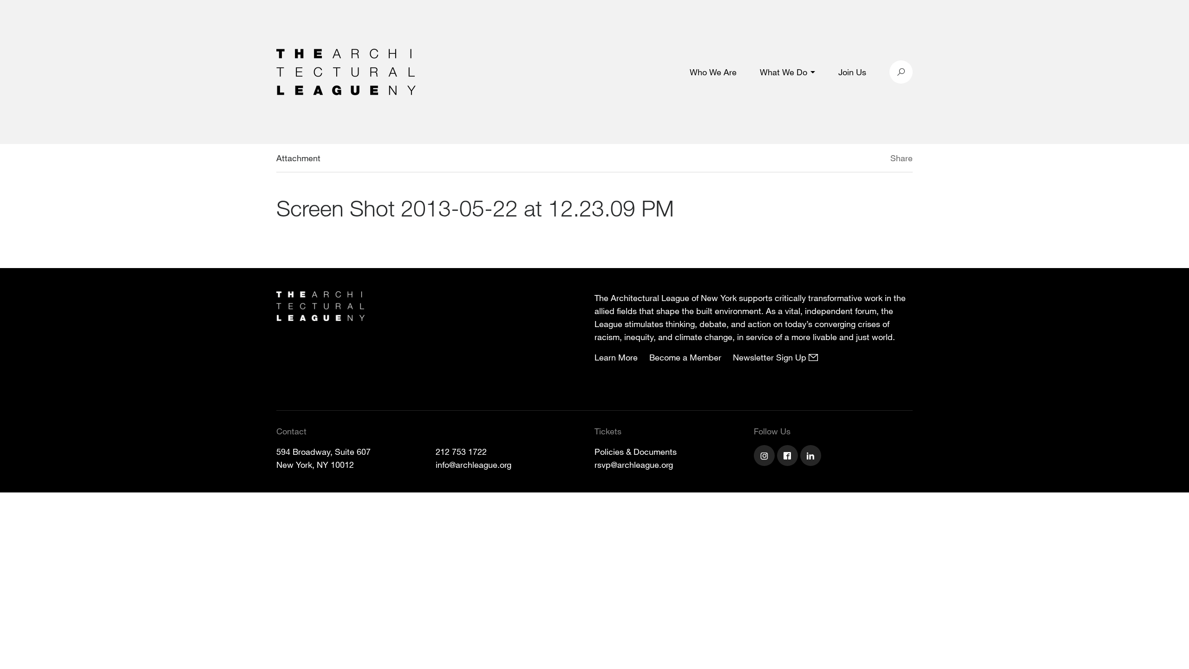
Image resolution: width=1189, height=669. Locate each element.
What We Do (783, 72)
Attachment (298, 158)
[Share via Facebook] (877, 159)
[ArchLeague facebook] (788, 456)
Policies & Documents (635, 451)
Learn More (616, 357)
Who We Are (713, 72)
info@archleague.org (473, 464)
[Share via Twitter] (863, 159)
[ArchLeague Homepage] (346, 71)
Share (901, 158)
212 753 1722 (461, 451)
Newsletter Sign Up (771, 357)
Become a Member (685, 357)
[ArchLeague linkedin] (811, 456)
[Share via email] (841, 159)
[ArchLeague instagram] (765, 456)
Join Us (852, 72)
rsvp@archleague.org (633, 464)
